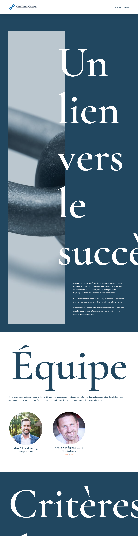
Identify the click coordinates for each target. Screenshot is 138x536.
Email (28, 455)
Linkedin (23, 455)
